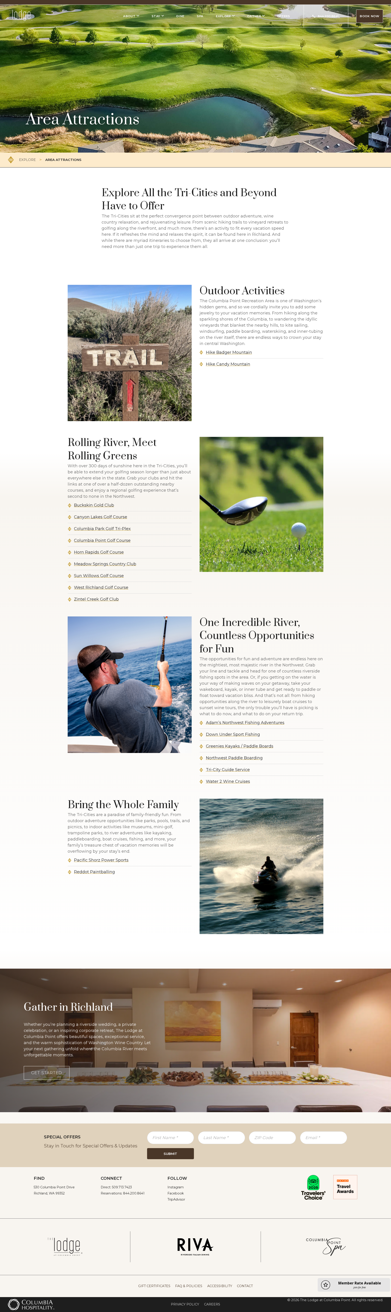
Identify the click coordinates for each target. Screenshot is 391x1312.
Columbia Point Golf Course (102, 540)
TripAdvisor (176, 1199)
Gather (254, 16)
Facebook (175, 1193)
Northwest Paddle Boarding (234, 757)
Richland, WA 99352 (49, 1193)
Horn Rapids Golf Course (99, 552)
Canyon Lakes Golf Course (100, 516)
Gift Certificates (154, 1286)
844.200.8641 (328, 16)
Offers (283, 16)
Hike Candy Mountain (228, 364)
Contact (245, 1286)
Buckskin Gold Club (94, 505)
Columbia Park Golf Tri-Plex (102, 528)
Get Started (46, 1072)
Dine (180, 16)
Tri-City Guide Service (228, 769)
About (129, 16)
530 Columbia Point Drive (54, 1187)
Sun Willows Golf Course (99, 575)
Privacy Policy (185, 1304)
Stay (156, 16)
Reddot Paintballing (94, 871)
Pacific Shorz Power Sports (101, 860)
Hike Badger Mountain (229, 352)
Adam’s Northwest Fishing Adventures (245, 722)
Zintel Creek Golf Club (96, 599)
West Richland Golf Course (101, 587)
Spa (200, 16)
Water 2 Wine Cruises (228, 781)
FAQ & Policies (188, 1286)
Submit (170, 1154)
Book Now (369, 16)
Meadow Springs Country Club (105, 564)
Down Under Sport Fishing (233, 734)
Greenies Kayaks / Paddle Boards (239, 746)
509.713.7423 (122, 1187)
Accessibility (219, 1286)
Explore (223, 16)
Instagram (175, 1187)
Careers (212, 1304)
